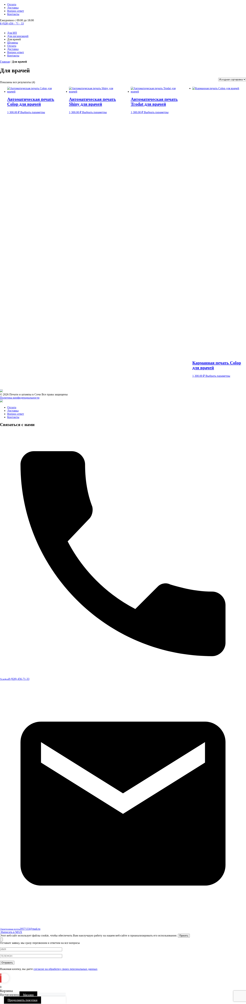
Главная (5, 61)
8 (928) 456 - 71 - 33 (12, 23)
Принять (183, 935)
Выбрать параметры (32, 112)
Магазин (28, 994)
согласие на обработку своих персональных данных (65, 969)
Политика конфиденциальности (19, 397)
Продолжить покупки (22, 1000)
